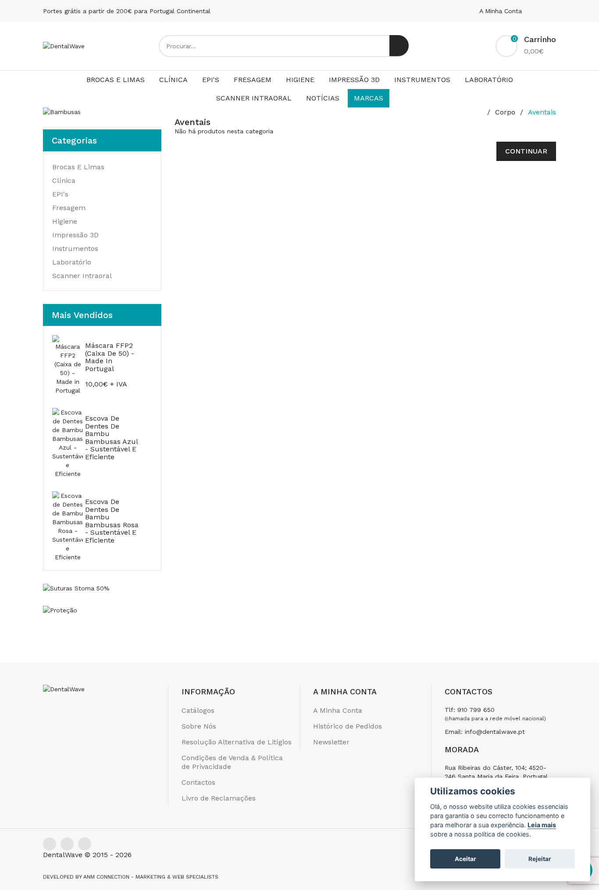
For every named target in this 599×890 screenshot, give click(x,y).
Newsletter (331, 742)
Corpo (505, 112)
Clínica (173, 79)
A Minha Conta (501, 10)
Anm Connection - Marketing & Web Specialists (150, 877)
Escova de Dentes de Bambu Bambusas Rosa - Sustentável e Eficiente (112, 520)
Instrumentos (422, 79)
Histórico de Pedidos (347, 726)
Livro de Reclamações (219, 798)
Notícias (322, 98)
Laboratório (489, 79)
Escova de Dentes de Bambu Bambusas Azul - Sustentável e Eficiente (111, 437)
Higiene (300, 79)
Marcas (368, 98)
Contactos (198, 782)
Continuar (526, 151)
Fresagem (252, 79)
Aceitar (465, 858)
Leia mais (542, 825)
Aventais (542, 112)
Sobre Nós (199, 726)
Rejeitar (539, 858)
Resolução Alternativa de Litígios (237, 742)
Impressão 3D (354, 79)
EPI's (210, 79)
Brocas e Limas (115, 79)
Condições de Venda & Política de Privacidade (232, 762)
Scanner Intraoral (254, 98)
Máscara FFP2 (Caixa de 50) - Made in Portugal (109, 357)
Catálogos (198, 710)
